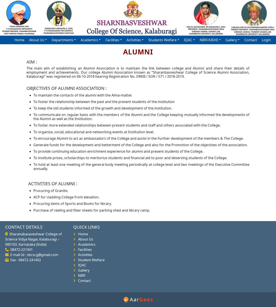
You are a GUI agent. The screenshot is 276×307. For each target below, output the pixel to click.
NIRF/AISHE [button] (209, 40)
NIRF (81, 275)
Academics (86, 244)
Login (266, 40)
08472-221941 (21, 249)
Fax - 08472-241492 (25, 260)
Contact (250, 40)
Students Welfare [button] (162, 40)
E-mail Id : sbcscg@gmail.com (33, 254)
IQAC (81, 265)
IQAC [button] (188, 40)
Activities (84, 254)
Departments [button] (62, 40)
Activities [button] (134, 40)
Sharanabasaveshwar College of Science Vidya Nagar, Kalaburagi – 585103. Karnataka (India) (33, 239)
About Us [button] (36, 40)
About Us (84, 239)
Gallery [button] (231, 40)
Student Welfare (90, 260)
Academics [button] (89, 40)
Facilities (84, 249)
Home (19, 40)
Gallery (82, 270)
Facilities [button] (112, 40)
